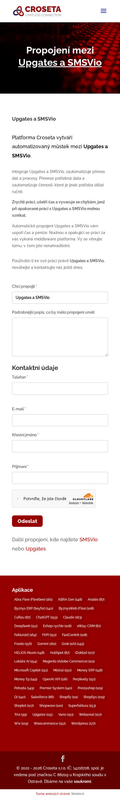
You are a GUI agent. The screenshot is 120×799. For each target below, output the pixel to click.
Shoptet (24, 706)
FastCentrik (74, 635)
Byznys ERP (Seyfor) (33, 608)
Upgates (36, 549)
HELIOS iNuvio (29, 653)
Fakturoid (25, 635)
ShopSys (94, 697)
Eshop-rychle (57, 626)
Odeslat (27, 521)
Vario (65, 715)
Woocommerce (50, 723)
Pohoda (24, 688)
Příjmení (20, 466)
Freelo (23, 644)
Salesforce (42, 697)
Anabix (96, 599)
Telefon (20, 377)
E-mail (19, 409)
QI (19, 697)
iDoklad (85, 653)
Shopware (51, 706)
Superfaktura (82, 706)
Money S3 (25, 679)
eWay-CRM (89, 626)
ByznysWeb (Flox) (76, 608)
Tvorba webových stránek (53, 793)
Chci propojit (24, 286)
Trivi (20, 715)
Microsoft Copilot (31, 670)
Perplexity (84, 679)
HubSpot (59, 653)
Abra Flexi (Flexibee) (33, 599)
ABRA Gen (70, 599)
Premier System (56, 688)
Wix (21, 723)
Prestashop (90, 688)
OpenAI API (55, 679)
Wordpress (83, 723)
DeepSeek (25, 626)
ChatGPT (46, 617)
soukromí (82, 781)
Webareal (90, 715)
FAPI (49, 635)
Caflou (22, 617)
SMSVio (89, 539)
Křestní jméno (25, 435)
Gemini (46, 644)
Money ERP (89, 670)
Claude (72, 617)
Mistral (62, 670)
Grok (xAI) (73, 644)
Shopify (68, 697)
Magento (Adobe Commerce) (69, 661)
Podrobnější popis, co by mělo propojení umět (53, 312)
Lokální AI (25, 661)
